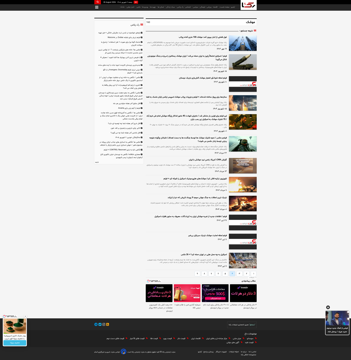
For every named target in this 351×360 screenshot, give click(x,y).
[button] (96, 7)
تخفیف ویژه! (15, 343)
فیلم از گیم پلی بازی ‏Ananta (129, 108)
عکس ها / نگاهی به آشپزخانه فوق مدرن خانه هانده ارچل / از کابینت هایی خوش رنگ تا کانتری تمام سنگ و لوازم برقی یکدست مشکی (121, 116)
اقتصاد (215, 7)
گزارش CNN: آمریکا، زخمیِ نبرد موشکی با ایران (208, 159)
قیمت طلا (154, 338)
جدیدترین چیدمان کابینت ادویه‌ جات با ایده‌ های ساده (119, 65)
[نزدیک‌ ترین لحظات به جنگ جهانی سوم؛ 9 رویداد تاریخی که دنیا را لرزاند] (243, 203)
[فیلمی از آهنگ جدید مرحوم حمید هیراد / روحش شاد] (337, 318)
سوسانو (250, 338)
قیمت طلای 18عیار (137, 338)
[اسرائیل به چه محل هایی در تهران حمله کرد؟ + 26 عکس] (243, 260)
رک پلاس (180, 7)
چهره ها (153, 7)
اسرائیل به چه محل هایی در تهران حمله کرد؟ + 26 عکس (204, 254)
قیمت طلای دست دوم (116, 338)
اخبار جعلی (131, 7)
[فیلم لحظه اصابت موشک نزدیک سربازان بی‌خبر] (243, 241)
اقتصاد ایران (196, 338)
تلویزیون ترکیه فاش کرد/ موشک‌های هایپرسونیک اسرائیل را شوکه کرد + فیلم (195, 178)
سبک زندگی (170, 7)
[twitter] (99, 325)
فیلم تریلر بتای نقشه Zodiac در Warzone (124, 37)
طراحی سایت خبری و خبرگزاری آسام (107, 352)
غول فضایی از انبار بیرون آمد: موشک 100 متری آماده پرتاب (203, 37)
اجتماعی (188, 7)
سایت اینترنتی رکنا (168, 352)
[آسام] (123, 352)
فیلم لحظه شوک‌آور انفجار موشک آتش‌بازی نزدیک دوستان (203, 78)
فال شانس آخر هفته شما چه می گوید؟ (125, 133)
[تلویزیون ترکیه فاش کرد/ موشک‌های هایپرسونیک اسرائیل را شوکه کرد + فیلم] (243, 184)
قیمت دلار (181, 338)
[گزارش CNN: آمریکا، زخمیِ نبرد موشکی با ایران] (243, 165)
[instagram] (103, 325)
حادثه (123, 7)
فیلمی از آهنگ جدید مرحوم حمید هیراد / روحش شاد (337, 330)
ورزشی (209, 7)
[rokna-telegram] (96, 325)
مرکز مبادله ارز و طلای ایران (217, 338)
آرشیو (233, 7)
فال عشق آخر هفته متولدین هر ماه (126, 103)
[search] (97, 2)
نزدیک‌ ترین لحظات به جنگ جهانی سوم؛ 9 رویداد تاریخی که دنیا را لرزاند (197, 197)
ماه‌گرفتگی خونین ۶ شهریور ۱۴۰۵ (127, 137)
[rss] (107, 325)
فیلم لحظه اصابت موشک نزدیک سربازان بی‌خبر (207, 235)
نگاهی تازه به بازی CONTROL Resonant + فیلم (122, 149)
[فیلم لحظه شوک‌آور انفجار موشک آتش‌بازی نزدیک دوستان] (243, 84)
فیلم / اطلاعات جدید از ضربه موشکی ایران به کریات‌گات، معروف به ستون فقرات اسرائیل (191, 216)
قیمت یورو (167, 338)
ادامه (97, 162)
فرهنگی (202, 7)
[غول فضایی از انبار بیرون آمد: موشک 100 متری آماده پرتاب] (243, 43)
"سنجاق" (252, 325)
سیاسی (195, 7)
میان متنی (237, 338)
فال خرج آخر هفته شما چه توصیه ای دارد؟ (124, 123)
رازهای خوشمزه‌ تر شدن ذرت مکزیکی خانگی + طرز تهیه (119, 33)
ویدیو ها (145, 7)
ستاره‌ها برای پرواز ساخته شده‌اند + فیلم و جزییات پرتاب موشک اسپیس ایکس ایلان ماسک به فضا (186, 97)
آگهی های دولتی (233, 342)
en (136, 2)
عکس (139, 7)
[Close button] (25, 316)
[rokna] (249, 5)
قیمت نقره (249, 342)
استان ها (161, 7)
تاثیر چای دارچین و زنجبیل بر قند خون (125, 128)
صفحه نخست (224, 7)
